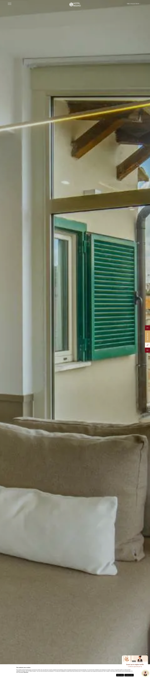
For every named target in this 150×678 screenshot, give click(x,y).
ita (142, 328)
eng (137, 328)
